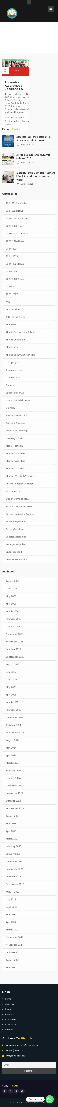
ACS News (11, 324)
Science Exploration (16, 521)
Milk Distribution (14, 445)
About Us (9, 1004)
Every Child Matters (16, 415)
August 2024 (13, 740)
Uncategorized (14, 551)
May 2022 (11, 914)
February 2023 (13, 846)
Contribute (16, 103)
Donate (10, 385)
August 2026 (12, 581)
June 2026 (11, 588)
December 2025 (14, 634)
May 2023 (11, 823)
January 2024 (13, 778)
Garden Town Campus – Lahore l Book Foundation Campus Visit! (35, 176)
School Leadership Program (20, 514)
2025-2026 (12, 271)
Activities (9, 1014)
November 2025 (14, 641)
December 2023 (14, 785)
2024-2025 (12, 248)
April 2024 (11, 755)
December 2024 (14, 717)
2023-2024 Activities (17, 233)
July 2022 (11, 899)
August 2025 (12, 664)
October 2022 (13, 876)
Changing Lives (14, 370)
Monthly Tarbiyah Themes (20, 476)
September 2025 (15, 656)
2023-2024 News (15, 241)
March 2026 (12, 611)
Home (17, 40)
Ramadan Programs (13, 108)
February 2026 (13, 618)
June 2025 (11, 679)
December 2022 (14, 861)
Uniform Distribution (17, 559)
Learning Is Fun (14, 438)
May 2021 (11, 967)
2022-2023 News (14, 226)
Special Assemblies (16, 536)
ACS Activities (13, 309)
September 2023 (15, 808)
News (8, 1009)
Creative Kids (13, 377)
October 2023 (13, 800)
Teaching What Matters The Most (19, 111)
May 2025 (11, 687)
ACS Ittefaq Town (15, 317)
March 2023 (12, 838)
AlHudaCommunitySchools (20, 354)
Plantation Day (14, 491)
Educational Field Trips (18, 400)
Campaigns (12, 362)
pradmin (16, 94)
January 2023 (13, 853)
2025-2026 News (15, 279)
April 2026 (11, 603)
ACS (7, 97)
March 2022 (12, 929)
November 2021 (14, 944)
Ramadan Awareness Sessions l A (14, 85)
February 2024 (13, 770)
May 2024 (11, 747)
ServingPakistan (14, 529)
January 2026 (13, 626)
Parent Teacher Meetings (19, 483)
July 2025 (11, 672)
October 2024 (13, 725)
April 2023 (11, 831)
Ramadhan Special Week (19, 506)
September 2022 (15, 884)
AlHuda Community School (20, 332)
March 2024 (12, 762)
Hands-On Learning (16, 430)
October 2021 (13, 952)
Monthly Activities (15, 453)
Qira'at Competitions (17, 498)
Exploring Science (15, 423)
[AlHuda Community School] (12, 13)
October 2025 (13, 649)
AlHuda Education (15, 339)
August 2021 (12, 960)
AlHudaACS (12, 347)
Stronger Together (16, 544)
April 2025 (11, 694)
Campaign (10, 1019)
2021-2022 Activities (16, 203)
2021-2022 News (14, 210)
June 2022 (11, 906)
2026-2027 (12, 286)
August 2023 (12, 816)
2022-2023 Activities (17, 218)
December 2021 (14, 937)
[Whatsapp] (50, 1099)
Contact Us (10, 1024)
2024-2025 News (15, 263)
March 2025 (12, 702)
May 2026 (11, 596)
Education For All (15, 392)
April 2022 (11, 922)
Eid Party (10, 407)
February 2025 (13, 709)
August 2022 (12, 891)
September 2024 (15, 732)
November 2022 (14, 869)
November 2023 (14, 793)
